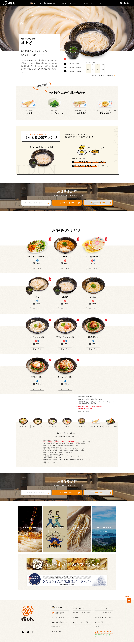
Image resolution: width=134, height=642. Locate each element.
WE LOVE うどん (89, 3)
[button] (48, 203)
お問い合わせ (99, 626)
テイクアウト (101, 3)
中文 (89, 612)
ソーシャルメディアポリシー (103, 613)
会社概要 (76, 612)
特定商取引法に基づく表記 (103, 617)
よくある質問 (99, 622)
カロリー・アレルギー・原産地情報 (102, 75)
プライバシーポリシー (102, 608)
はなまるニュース (78, 608)
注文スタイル (63, 3)
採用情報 (76, 617)
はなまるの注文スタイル (59, 622)
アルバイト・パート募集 (81, 622)
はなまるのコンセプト (59, 617)
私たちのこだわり (75, 3)
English (84, 612)
